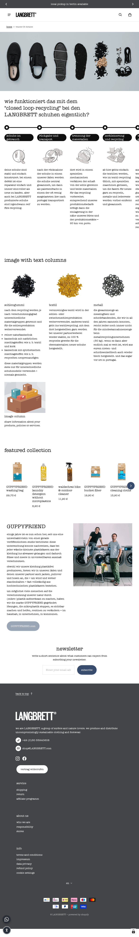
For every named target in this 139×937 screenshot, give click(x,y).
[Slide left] (6, 4)
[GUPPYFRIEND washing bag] (17, 472)
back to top (22, 693)
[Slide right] (132, 4)
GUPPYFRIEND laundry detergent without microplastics (42, 494)
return (20, 794)
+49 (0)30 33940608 (35, 740)
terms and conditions (29, 854)
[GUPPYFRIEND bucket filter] (95, 472)
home (9, 26)
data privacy (24, 863)
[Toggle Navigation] (9, 15)
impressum (23, 859)
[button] (120, 15)
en (67, 883)
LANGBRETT (59, 914)
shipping (21, 789)
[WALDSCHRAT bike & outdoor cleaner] (69, 472)
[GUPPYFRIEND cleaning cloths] (121, 472)
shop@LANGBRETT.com (36, 748)
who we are (23, 822)
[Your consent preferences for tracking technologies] (133, 931)
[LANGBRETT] (26, 15)
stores (20, 831)
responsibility (24, 826)
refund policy (24, 868)
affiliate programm (27, 798)
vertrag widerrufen (32, 769)
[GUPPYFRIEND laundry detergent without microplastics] (43, 472)
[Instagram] (18, 759)
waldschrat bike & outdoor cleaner (69, 490)
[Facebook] (24, 759)
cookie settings (25, 872)
